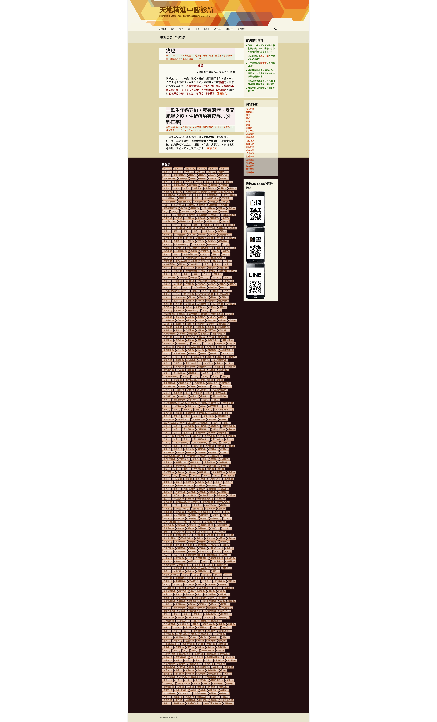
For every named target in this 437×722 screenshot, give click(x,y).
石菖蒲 (191, 360)
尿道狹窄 (194, 373)
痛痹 (209, 660)
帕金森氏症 (190, 489)
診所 (189, 29)
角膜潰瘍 (169, 528)
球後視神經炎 (198, 591)
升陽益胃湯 (185, 383)
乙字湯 (168, 311)
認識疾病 (187, 56)
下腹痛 (190, 670)
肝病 (222, 228)
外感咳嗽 (169, 344)
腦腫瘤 (213, 489)
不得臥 (185, 522)
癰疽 (189, 307)
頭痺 (190, 370)
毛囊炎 (180, 519)
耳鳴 (177, 426)
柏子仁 (199, 578)
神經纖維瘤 (217, 558)
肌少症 (215, 545)
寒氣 (230, 535)
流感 (167, 172)
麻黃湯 (201, 317)
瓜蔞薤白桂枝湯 (183, 578)
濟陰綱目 (222, 337)
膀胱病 (201, 449)
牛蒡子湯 (216, 519)
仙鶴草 (205, 334)
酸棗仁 (231, 238)
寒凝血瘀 (205, 423)
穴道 (224, 169)
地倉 (167, 284)
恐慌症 (211, 644)
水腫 (220, 248)
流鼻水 (211, 320)
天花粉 (168, 340)
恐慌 (208, 264)
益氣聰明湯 (185, 221)
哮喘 (186, 575)
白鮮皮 (223, 271)
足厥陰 (178, 363)
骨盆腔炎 (179, 499)
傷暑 (220, 363)
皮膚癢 (205, 251)
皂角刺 (168, 413)
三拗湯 (226, 555)
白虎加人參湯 (170, 291)
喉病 (200, 670)
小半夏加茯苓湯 (171, 644)
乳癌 (226, 218)
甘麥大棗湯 (199, 419)
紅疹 (179, 218)
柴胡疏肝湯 (169, 314)
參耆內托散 (208, 127)
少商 (220, 651)
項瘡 (177, 231)
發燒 (196, 291)
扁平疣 (230, 225)
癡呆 (167, 627)
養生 (192, 235)
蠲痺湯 (180, 248)
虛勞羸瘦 (218, 561)
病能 (177, 433)
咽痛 (177, 287)
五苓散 (190, 284)
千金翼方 (194, 581)
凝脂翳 (181, 548)
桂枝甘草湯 (183, 419)
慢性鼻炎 (228, 403)
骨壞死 (221, 499)
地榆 (222, 317)
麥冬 (179, 307)
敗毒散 (168, 690)
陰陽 (206, 400)
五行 (216, 377)
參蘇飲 (193, 334)
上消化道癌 (205, 588)
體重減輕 (228, 340)
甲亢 (225, 202)
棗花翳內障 (203, 390)
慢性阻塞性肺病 (205, 499)
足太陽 (231, 304)
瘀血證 (211, 509)
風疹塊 (198, 505)
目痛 (187, 439)
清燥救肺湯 (191, 258)
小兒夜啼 (220, 532)
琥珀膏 (209, 363)
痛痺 (167, 373)
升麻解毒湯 (219, 472)
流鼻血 (215, 637)
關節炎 (223, 175)
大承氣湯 (169, 485)
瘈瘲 (204, 519)
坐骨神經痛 (179, 608)
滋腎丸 (227, 568)
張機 (179, 670)
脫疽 (228, 519)
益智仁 (223, 268)
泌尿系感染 (169, 664)
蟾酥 (197, 225)
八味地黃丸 (179, 215)
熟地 (200, 647)
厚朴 (212, 324)
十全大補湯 (169, 179)
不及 (180, 370)
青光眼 (225, 287)
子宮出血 (224, 330)
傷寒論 (180, 360)
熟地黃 (168, 535)
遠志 (192, 297)
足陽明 (193, 314)
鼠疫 (177, 446)
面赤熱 (178, 495)
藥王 (224, 489)
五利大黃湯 (191, 495)
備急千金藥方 (209, 601)
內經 (177, 631)
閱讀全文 (223, 93)
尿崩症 (178, 568)
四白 (230, 314)
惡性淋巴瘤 (169, 624)
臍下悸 (180, 558)
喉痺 (224, 179)
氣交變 (168, 482)
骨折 (228, 291)
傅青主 (168, 670)
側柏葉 (190, 330)
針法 (228, 278)
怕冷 (217, 476)
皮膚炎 (168, 594)
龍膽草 (190, 482)
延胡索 (180, 367)
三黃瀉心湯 (216, 456)
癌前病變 (179, 205)
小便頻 (178, 627)
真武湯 (201, 674)
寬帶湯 (180, 647)
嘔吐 (192, 228)
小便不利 (169, 436)
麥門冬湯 (191, 337)
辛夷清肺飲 (169, 383)
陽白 (197, 231)
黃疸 (167, 268)
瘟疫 (230, 548)
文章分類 (217, 29)
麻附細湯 (213, 485)
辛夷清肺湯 (223, 327)
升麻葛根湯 (224, 462)
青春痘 (178, 281)
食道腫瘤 (216, 621)
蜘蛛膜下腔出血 (183, 535)
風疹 (198, 198)
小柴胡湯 (211, 188)
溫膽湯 (180, 324)
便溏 (167, 614)
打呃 (221, 436)
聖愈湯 (218, 56)
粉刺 (228, 578)
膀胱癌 (223, 241)
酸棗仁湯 (209, 416)
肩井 (232, 320)
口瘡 (167, 225)
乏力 (230, 439)
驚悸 (204, 637)
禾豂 (224, 297)
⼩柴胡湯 (182, 634)
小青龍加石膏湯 (200, 443)
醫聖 (190, 647)
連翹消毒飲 (215, 674)
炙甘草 (178, 555)
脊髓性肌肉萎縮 (197, 608)
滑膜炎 (168, 680)
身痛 (167, 271)
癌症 (167, 169)
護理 (177, 268)
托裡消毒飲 (169, 677)
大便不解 (179, 571)
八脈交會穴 (179, 297)
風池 (210, 327)
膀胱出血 (169, 618)
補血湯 (198, 56)
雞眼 (206, 684)
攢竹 (219, 225)
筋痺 (231, 601)
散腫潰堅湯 (203, 429)
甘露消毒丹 (169, 202)
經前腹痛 (220, 581)
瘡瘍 (222, 284)
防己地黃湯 (222, 294)
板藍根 (180, 317)
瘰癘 (167, 476)
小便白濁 (189, 426)
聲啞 (192, 548)
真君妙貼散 (191, 271)
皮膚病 (207, 581)
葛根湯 (178, 182)
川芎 (224, 205)
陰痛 (194, 637)
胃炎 (179, 258)
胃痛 (167, 274)
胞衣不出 (180, 561)
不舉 (231, 347)
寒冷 (167, 489)
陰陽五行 (199, 357)
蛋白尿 (207, 575)
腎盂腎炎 (196, 462)
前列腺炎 (189, 294)
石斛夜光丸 (215, 479)
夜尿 (167, 231)
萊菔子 (193, 525)
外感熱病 (202, 528)
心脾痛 (225, 459)
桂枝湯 (205, 396)
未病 (189, 238)
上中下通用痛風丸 (224, 410)
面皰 (177, 489)
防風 (177, 188)
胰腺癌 (217, 291)
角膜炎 (203, 413)
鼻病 (220, 238)
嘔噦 (204, 403)
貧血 (200, 350)
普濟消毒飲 (208, 651)
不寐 (224, 185)
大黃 (221, 538)
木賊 (179, 700)
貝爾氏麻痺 (225, 235)
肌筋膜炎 (211, 654)
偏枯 (180, 687)
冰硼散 (203, 700)
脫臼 (187, 631)
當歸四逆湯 (229, 426)
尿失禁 (193, 353)
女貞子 (183, 396)
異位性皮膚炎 (218, 258)
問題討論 (250, 172)
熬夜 (182, 611)
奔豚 (210, 578)
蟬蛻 (187, 469)
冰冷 (167, 446)
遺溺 (190, 320)
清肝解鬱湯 (169, 386)
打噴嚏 (200, 327)
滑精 (218, 264)
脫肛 (202, 489)
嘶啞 (167, 505)
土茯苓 (223, 433)
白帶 (167, 439)
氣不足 (229, 588)
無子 (167, 585)
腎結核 (178, 641)
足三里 (192, 423)
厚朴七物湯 (181, 690)
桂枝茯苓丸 (183, 344)
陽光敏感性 (200, 287)
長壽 (204, 353)
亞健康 (196, 476)
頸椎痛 (178, 697)
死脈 (167, 608)
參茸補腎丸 (195, 611)
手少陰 (180, 674)
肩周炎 (222, 644)
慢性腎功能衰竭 (185, 485)
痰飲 (167, 631)
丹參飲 (199, 535)
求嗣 (179, 192)
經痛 (211, 56)
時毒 (228, 261)
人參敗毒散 (169, 565)
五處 (209, 410)
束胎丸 (197, 522)
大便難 (208, 225)
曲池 (179, 304)
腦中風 (178, 393)
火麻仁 (178, 479)
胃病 (189, 182)
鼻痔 (206, 291)
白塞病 (190, 594)
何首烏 (201, 324)
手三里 (213, 287)
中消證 (220, 660)
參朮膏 (198, 127)
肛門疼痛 (169, 634)
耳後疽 (211, 585)
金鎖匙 (178, 271)
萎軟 (227, 423)
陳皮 (179, 327)
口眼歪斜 (209, 231)
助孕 (187, 274)
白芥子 (168, 390)
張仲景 (168, 258)
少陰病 (180, 340)
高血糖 (215, 568)
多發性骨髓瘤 (170, 403)
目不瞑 (226, 383)
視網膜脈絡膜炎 (214, 657)
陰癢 (179, 660)
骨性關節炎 (185, 202)
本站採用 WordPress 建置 (168, 717)
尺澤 (186, 377)
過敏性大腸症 (170, 538)
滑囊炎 (228, 703)
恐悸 (216, 697)
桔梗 (184, 208)
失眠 (178, 172)
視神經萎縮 (210, 611)
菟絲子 (178, 585)
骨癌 (167, 281)
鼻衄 (187, 287)
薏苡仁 (205, 278)
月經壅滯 (222, 647)
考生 (182, 667)
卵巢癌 (168, 245)
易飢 (192, 492)
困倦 (221, 591)
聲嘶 (180, 528)
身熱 (167, 406)
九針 (206, 311)
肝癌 (192, 175)
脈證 (179, 413)
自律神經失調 (211, 198)
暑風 (167, 703)
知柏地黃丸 (222, 502)
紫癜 (167, 449)
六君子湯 (228, 353)
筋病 (167, 182)
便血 (167, 499)
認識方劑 (250, 153)
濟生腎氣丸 (200, 202)
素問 (180, 588)
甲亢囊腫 (211, 594)
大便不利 (180, 492)
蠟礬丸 (221, 495)
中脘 (177, 357)
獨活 (212, 235)
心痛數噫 (200, 383)
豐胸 (187, 416)
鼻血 (199, 660)
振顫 (224, 466)
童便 (231, 472)
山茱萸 (168, 558)
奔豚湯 (217, 278)
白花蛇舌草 (207, 248)
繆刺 (190, 340)
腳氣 (226, 637)
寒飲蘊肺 (194, 400)
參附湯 (180, 512)
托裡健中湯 (169, 654)
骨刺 (221, 522)
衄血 (167, 429)
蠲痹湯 (215, 403)
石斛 (226, 254)
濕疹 (231, 208)
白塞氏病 (180, 552)
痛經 (170, 50)
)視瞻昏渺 (169, 684)
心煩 (200, 320)
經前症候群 (209, 624)
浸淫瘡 (168, 519)
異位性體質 (169, 334)
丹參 (207, 274)
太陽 (232, 228)
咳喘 (190, 674)
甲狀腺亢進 (181, 462)
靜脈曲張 (199, 631)
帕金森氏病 (181, 515)
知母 (198, 195)
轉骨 (219, 482)
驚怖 (177, 614)
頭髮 (220, 357)
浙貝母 (212, 419)
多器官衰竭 (201, 545)
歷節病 (193, 185)
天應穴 (168, 552)
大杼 (177, 294)
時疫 (200, 482)
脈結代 (190, 449)
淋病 (190, 317)
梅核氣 (226, 485)
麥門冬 (213, 212)
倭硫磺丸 (179, 703)
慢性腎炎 (198, 509)
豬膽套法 (221, 565)
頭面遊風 (196, 677)
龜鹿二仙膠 (207, 525)
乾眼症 (223, 370)
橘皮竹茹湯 (169, 611)
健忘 (232, 284)
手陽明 (178, 241)
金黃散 (190, 627)
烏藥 (194, 403)
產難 (207, 476)
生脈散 (168, 466)
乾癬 (228, 264)
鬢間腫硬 (189, 429)
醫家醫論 (250, 160)
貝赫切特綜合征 (171, 575)
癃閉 (189, 545)
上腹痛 (191, 205)
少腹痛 (226, 443)
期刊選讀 (250, 141)
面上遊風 (202, 426)
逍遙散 (201, 284)
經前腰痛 (224, 324)
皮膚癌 (229, 667)
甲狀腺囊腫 (223, 416)
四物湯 (201, 212)
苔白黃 (181, 525)
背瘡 (191, 130)
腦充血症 (169, 588)
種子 (232, 188)
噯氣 (216, 386)
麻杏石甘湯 (200, 598)
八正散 (190, 218)
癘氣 (217, 423)
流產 (190, 499)
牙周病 (197, 344)
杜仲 (189, 680)
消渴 (199, 182)
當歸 (200, 330)
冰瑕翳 (197, 436)
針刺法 (213, 690)
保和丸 (221, 664)
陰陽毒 (168, 515)
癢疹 (209, 182)
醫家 (190, 452)
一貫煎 (168, 660)
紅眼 (229, 482)
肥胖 (179, 330)
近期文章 (229, 29)
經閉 (177, 254)
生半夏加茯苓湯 (181, 443)
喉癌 (177, 651)
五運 (196, 459)
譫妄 (231, 429)
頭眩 (182, 386)
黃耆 (204, 568)
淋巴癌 (205, 515)
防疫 (231, 436)
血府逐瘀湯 (225, 631)
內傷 (199, 410)
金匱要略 (184, 624)
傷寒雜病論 (200, 693)
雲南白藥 (206, 634)
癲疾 (167, 495)
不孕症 (213, 179)
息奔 (218, 512)
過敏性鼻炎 (229, 215)
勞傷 (177, 410)
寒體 (206, 377)
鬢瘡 (228, 674)
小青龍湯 (169, 621)
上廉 (167, 301)
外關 (222, 307)
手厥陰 (213, 449)
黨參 (221, 509)
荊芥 (175, 212)
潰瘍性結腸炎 (190, 254)
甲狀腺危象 (179, 373)
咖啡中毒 (210, 462)
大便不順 (220, 634)
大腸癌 (168, 248)
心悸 (222, 188)
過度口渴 (169, 525)
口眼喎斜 (216, 281)
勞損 (192, 386)
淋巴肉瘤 (192, 248)
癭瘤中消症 (211, 614)
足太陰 (168, 327)
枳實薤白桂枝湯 (171, 377)
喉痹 (210, 647)
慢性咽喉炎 (181, 466)
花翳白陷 (184, 459)
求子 (167, 205)
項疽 (216, 627)
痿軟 (187, 446)
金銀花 (168, 330)
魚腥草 (168, 502)
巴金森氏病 (201, 558)
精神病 (168, 578)
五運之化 (216, 413)
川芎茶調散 (169, 198)
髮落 (182, 664)
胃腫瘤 (168, 647)
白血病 (203, 215)
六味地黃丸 (179, 228)
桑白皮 (211, 631)
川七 (194, 396)
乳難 (167, 697)
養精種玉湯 (191, 380)
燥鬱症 (168, 598)
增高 (177, 439)
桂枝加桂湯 (179, 400)
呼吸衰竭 (212, 350)
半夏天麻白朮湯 (193, 363)
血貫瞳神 (169, 350)
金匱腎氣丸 (199, 245)
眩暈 (202, 205)
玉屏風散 (179, 532)
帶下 (177, 416)
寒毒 (194, 690)
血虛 (210, 565)
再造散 (215, 353)
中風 (219, 182)
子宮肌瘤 (214, 218)
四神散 (168, 700)
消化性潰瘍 (169, 601)
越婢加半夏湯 (219, 396)
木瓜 (180, 347)
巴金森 (168, 581)
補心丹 (214, 598)
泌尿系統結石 (204, 532)
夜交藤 (168, 324)
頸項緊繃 (227, 608)
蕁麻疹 (215, 215)
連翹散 (231, 561)
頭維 (225, 221)
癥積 (180, 618)
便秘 (167, 175)
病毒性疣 (169, 687)
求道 (216, 515)
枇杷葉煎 (226, 614)
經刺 (231, 344)
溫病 (167, 416)
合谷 (179, 337)
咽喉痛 (198, 188)
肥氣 (220, 535)
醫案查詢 (241, 29)
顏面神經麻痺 (170, 208)
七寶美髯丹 (195, 664)
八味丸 (183, 677)
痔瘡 (180, 320)
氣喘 (212, 228)
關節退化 (201, 307)
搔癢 (167, 185)
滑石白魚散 (217, 680)
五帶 (212, 370)
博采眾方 (250, 163)
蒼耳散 (191, 367)
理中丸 (183, 591)
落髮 (167, 380)
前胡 (212, 268)
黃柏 (214, 192)
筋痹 (221, 624)
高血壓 (213, 205)
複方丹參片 (230, 195)
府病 (194, 515)
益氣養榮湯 (219, 334)
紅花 (202, 337)
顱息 (218, 588)
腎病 (167, 188)
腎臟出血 (224, 594)
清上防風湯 (179, 175)
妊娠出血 (204, 472)
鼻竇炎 (190, 697)
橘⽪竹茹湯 (201, 680)
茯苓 (228, 575)
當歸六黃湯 (181, 261)
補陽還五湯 (212, 221)
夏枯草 (227, 386)
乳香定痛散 (227, 700)
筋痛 (167, 651)
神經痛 (219, 367)
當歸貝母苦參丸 (183, 598)
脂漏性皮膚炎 (182, 245)
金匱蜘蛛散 (210, 677)
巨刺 (182, 264)
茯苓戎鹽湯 (181, 657)
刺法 (200, 241)
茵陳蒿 (168, 561)
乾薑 (202, 542)
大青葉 (205, 254)
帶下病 (198, 393)
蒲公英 (178, 284)
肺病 (177, 225)
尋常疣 (168, 261)
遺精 (167, 241)
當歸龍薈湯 (181, 502)
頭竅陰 (168, 317)
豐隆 (167, 400)
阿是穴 (215, 528)
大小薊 (217, 311)
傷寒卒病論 (207, 380)
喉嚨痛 (195, 208)
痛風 (224, 212)
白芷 (167, 254)
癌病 (222, 641)
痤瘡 (214, 185)
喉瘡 (167, 410)
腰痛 (192, 215)
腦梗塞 (225, 505)
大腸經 (227, 528)
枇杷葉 (168, 657)
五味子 (231, 248)
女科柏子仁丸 (216, 548)
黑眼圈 (213, 466)
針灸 (212, 175)
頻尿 (179, 238)
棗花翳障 (191, 413)
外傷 (230, 363)
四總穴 (168, 218)
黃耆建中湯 (205, 552)
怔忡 (187, 225)
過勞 (212, 271)
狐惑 (187, 614)
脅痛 (212, 492)
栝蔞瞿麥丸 (205, 367)
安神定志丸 (183, 621)
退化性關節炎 (219, 360)
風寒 (214, 459)
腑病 (167, 469)
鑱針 (210, 357)
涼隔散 (203, 604)
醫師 (181, 29)
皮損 (211, 172)
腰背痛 (168, 674)
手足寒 (199, 565)
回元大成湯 (185, 654)
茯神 (210, 535)
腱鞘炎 (191, 588)
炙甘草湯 (169, 472)
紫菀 (194, 261)
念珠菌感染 (227, 350)
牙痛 (192, 542)
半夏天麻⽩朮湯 (195, 347)
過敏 (229, 182)
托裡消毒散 (209, 208)
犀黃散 (229, 479)
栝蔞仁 (223, 687)
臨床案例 (250, 169)
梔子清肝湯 (215, 406)
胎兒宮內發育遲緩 (194, 555)
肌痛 (190, 390)
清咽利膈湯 (169, 278)
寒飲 (187, 357)
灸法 (167, 555)
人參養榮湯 (169, 264)
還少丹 (211, 641)
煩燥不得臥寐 (170, 522)
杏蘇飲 (168, 367)
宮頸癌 (178, 380)
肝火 (180, 350)
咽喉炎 (223, 172)
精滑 (230, 680)
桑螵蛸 (168, 492)
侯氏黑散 (192, 512)
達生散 (188, 410)
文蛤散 (180, 390)
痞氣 (167, 297)
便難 (211, 591)
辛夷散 (180, 311)
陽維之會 (192, 406)
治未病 (201, 452)
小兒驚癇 (179, 406)
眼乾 (230, 684)
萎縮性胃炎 (181, 251)
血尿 (212, 284)
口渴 (226, 515)
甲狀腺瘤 (180, 581)
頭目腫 (190, 585)
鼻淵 (167, 363)
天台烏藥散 (195, 264)
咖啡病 (209, 664)
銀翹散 (214, 202)
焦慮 (179, 594)
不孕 (204, 185)
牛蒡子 (213, 542)
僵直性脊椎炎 (194, 703)
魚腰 (194, 251)
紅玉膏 (218, 127)
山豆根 (168, 604)
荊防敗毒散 (185, 195)
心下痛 (227, 627)
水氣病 (183, 278)
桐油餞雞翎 (203, 627)
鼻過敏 (168, 235)
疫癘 (187, 505)
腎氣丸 (201, 218)
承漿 (182, 334)
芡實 (202, 548)
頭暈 (221, 208)
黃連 (221, 347)
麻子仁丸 (218, 304)
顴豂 (167, 294)
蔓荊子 (178, 301)
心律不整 (192, 519)
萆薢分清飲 (185, 198)
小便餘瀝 (204, 360)
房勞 (194, 634)
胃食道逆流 (188, 212)
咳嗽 (202, 179)
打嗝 (177, 505)
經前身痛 (194, 561)
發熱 (231, 495)
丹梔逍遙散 (222, 525)
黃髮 (224, 690)
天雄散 (195, 502)
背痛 (180, 472)
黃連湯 (203, 297)
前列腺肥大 (169, 396)
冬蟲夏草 (206, 512)
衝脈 (226, 697)
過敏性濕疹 (203, 571)
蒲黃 (216, 251)
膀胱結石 (169, 419)
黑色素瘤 (194, 601)
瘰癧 (214, 700)
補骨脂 (229, 281)
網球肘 (215, 426)
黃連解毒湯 (191, 192)
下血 (200, 641)
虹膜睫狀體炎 (219, 390)
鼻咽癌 (168, 192)
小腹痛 (190, 301)
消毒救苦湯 (219, 429)
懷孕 (204, 192)
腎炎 (190, 687)
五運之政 (210, 436)
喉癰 (231, 624)
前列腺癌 (210, 522)
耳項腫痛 (191, 700)
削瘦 (167, 426)
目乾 (167, 353)
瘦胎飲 (213, 452)
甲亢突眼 (221, 393)
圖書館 (206, 29)
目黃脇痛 (180, 604)
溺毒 (190, 532)
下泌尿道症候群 (205, 294)
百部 (167, 443)
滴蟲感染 (218, 684)
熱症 (167, 568)
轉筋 (231, 581)
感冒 (178, 169)
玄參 (200, 301)
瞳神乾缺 (169, 370)
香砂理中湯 (181, 637)
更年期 (211, 687)
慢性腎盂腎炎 (182, 509)
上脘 (196, 377)
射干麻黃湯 (169, 667)
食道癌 (183, 179)
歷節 (204, 621)
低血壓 (201, 485)
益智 (209, 393)
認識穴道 (250, 144)
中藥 (212, 433)
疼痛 (197, 274)
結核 (167, 287)
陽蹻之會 (213, 383)
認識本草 (250, 150)
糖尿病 (190, 169)
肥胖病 (168, 251)
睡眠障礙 (169, 320)
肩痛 (226, 251)
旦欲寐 (168, 545)
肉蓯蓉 (211, 330)
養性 (200, 687)
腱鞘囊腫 (213, 608)
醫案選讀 (187, 127)
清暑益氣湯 (169, 591)
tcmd (199, 59)
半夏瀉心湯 (169, 221)
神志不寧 (199, 469)
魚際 (167, 357)
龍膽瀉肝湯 (175, 59)
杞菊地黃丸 (193, 311)
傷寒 (202, 169)
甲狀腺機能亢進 (201, 439)
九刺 (212, 317)
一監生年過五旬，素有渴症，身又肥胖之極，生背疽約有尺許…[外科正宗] (200, 116)
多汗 (206, 561)
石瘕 (189, 660)
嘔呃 (179, 482)
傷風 (223, 419)
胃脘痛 (201, 268)
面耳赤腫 (169, 452)
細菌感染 (201, 433)
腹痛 (180, 452)
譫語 (228, 406)
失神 (167, 433)
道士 (177, 469)
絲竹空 (190, 241)
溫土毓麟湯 (185, 693)
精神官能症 (211, 505)
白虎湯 (168, 509)
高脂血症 (204, 386)
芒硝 (200, 585)
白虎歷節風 (179, 353)
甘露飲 (199, 221)
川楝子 (205, 261)
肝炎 (187, 231)
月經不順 (212, 670)
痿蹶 (210, 469)
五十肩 (185, 291)
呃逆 (190, 528)
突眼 (196, 575)
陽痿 (190, 324)
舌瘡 (220, 446)
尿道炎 (190, 641)
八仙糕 (179, 130)
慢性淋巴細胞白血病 (173, 456)
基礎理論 (250, 156)
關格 (218, 552)
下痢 (179, 545)
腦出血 (168, 512)
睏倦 (190, 571)
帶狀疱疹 (229, 476)
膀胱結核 (218, 439)
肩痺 (182, 601)
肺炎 (203, 456)
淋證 (228, 552)
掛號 (197, 29)
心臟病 (223, 492)
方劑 (189, 172)
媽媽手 (178, 449)
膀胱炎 (223, 301)
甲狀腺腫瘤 (169, 693)
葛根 (204, 314)
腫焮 (214, 604)
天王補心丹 (179, 185)
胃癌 (200, 172)
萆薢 (213, 693)
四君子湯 (169, 548)
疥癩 (202, 492)
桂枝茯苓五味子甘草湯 (174, 423)
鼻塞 (187, 188)
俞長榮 (168, 637)
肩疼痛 (224, 654)
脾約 (182, 314)
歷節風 (198, 614)
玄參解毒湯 (207, 495)
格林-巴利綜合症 (213, 703)
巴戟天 (201, 370)
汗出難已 (180, 542)
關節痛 (217, 261)
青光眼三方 (169, 459)
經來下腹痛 (188, 59)
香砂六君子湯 (194, 618)
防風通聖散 (214, 245)
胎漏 (224, 449)
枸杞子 (224, 693)
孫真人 (211, 538)
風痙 (231, 538)
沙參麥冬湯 (213, 340)
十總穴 (191, 472)
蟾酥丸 (225, 604)
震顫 (177, 274)
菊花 (192, 604)
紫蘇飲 (188, 433)
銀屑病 (199, 654)
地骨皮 (207, 373)
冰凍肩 (217, 667)
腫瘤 (189, 479)
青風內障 (208, 502)
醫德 (172, 29)
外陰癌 (231, 357)
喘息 (167, 532)
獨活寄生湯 (203, 697)
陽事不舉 (201, 479)
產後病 (168, 337)
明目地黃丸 (183, 436)
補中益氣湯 (227, 192)
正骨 (185, 476)
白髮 (216, 400)
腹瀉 (167, 228)
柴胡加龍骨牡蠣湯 (204, 238)
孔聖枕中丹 (189, 644)
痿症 (223, 677)
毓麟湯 (168, 360)
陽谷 (218, 575)
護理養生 (250, 166)
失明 (197, 416)
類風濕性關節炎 (212, 195)
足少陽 (190, 281)
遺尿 (202, 228)
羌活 (179, 680)
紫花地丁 (189, 268)
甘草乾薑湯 (222, 618)
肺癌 (202, 175)
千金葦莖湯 (212, 555)
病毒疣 (190, 304)
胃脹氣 (168, 542)
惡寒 (202, 235)
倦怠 (167, 479)
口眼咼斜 (180, 235)
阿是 (216, 571)
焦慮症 (209, 618)
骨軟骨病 (191, 456)
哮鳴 (192, 552)
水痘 (224, 452)
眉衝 (222, 320)
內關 (215, 443)
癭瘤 (167, 641)
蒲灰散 (211, 347)
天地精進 (162, 29)
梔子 (204, 258)
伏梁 (194, 466)
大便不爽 (225, 611)
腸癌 (200, 538)
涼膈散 (219, 373)
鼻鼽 (194, 278)
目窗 (200, 340)
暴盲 (167, 571)
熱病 (226, 377)
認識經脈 (250, 147)
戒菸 (195, 651)
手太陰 (168, 307)
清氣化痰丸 (191, 568)
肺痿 (230, 446)
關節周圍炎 (217, 314)
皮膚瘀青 (169, 347)
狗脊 (226, 545)
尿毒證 (231, 660)
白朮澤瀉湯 (197, 657)
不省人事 (202, 281)
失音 (177, 429)
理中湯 (218, 274)
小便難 (221, 344)
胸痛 (190, 350)
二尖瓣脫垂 (203, 667)
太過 (167, 393)
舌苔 (184, 403)
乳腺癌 (210, 446)
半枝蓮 (221, 231)
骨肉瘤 (168, 238)
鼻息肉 (168, 304)
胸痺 (196, 684)
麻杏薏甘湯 (203, 304)
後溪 (212, 307)
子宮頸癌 (227, 198)
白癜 (220, 469)
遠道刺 (198, 446)
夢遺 (216, 254)
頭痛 (213, 169)
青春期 (168, 462)
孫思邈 (231, 558)
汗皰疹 (211, 241)
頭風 (228, 413)
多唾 (220, 380)
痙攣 (196, 624)
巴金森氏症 (187, 538)
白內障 (231, 367)
